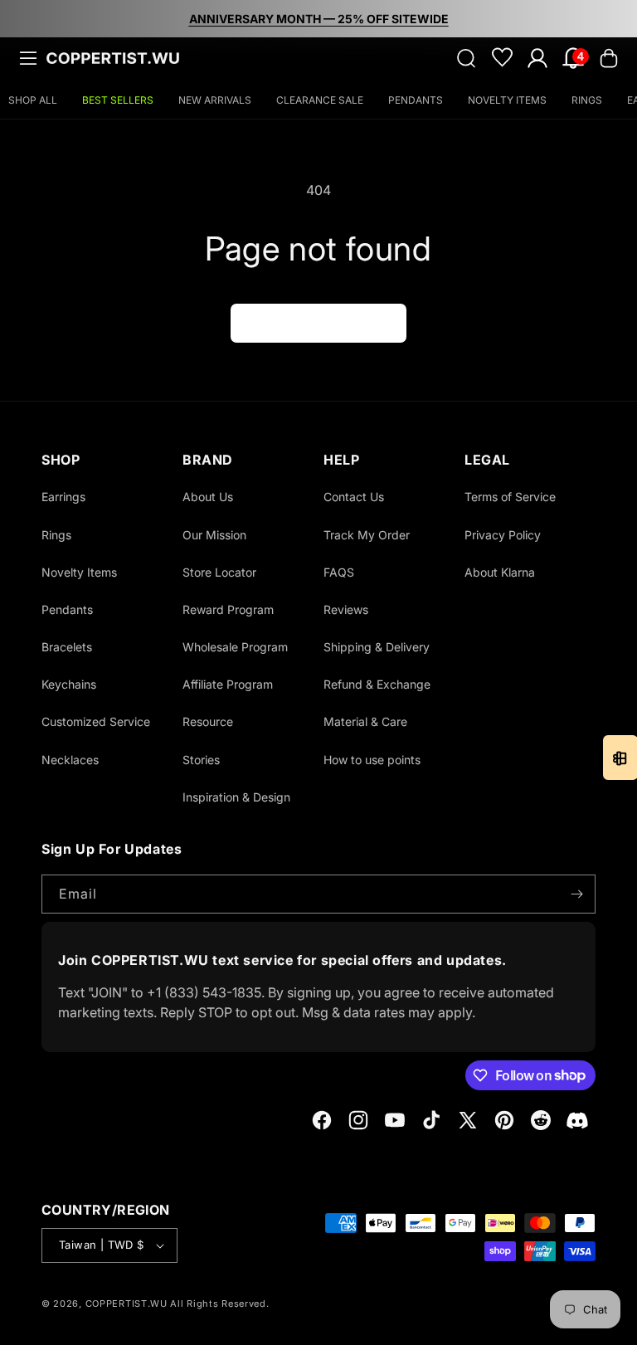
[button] (28, 58)
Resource (207, 721)
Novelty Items (79, 572)
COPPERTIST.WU (126, 1303)
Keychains (68, 684)
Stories (201, 760)
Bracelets (66, 647)
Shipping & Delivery (376, 647)
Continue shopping (318, 322)
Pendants (67, 609)
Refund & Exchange (376, 684)
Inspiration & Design (236, 797)
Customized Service (95, 721)
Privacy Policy (502, 535)
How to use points (372, 760)
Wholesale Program (235, 647)
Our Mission (214, 535)
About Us (207, 497)
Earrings (63, 497)
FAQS (338, 572)
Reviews (345, 609)
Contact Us (353, 497)
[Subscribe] (576, 894)
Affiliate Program (227, 684)
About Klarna (499, 572)
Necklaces (70, 760)
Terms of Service (510, 497)
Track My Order (366, 535)
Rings (56, 535)
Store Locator (219, 572)
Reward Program (228, 609)
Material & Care (365, 721)
